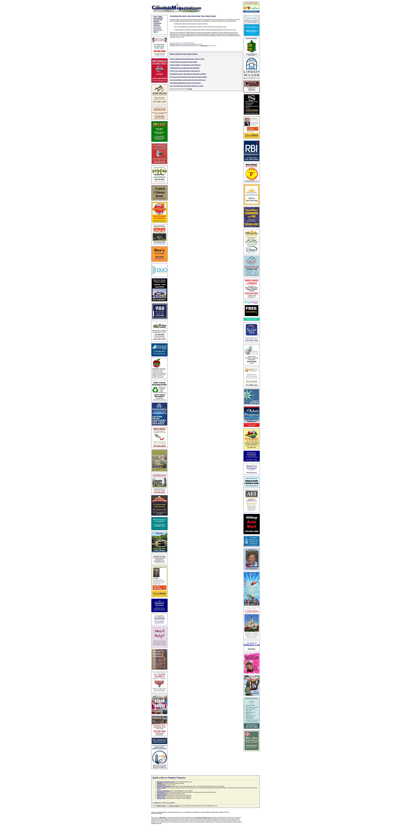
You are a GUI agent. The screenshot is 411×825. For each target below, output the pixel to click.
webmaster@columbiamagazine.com (204, 817)
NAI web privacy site (156, 823)
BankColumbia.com (251, 54)
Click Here (251, 649)
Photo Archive (157, 28)
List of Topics (157, 27)
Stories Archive (157, 30)
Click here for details (159, 117)
